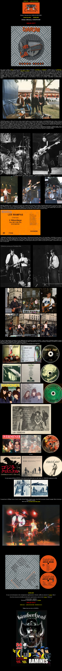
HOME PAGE (26, 1)
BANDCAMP (36, 17)
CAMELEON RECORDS (34, 1)
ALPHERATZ (58, 69)
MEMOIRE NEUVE (38, 604)
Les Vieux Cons (32, 501)
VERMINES (44, 69)
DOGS (12, 69)
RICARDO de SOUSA (25, 70)
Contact (50, 594)
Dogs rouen (37, 501)
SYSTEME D (37, 69)
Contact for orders (27, 17)
